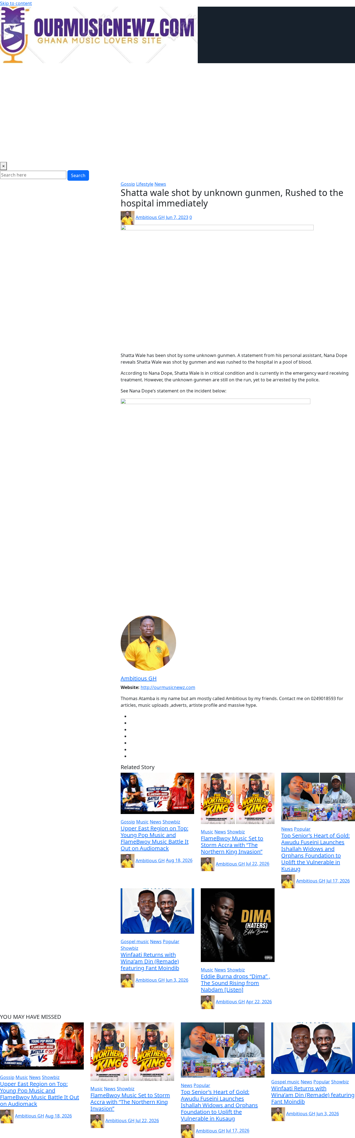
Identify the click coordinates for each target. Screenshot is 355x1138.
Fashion (277, 71)
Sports (232, 71)
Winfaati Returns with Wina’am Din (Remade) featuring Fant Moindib (150, 961)
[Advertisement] (177, 118)
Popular (131, 71)
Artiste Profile (191, 71)
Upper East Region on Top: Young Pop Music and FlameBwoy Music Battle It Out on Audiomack (155, 838)
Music (8, 71)
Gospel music (158, 71)
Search (78, 175)
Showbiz (44, 71)
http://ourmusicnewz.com (168, 687)
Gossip (86, 71)
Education (108, 71)
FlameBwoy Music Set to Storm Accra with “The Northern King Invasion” (232, 845)
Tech (215, 71)
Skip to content (16, 3)
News (25, 71)
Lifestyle (66, 71)
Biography (254, 71)
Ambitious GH (150, 217)
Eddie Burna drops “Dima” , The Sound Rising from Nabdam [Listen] (235, 983)
